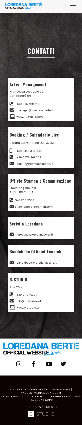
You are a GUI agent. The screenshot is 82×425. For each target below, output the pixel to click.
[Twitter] (63, 364)
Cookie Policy (36, 396)
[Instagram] (18, 364)
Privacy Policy (12, 396)
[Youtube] (48, 364)
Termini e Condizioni (65, 396)
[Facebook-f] (33, 364)
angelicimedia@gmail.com (41, 392)
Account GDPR (42, 399)
